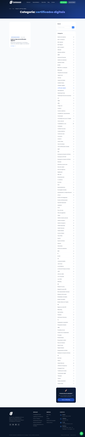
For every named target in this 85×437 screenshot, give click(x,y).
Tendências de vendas (66, 370)
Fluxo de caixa (66, 210)
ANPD (66, 54)
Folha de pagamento (66, 212)
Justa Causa (66, 263)
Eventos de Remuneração (66, 200)
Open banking (66, 312)
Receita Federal (66, 337)
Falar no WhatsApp (66, 399)
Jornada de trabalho (66, 261)
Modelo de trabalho (66, 299)
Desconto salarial (66, 166)
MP (66, 304)
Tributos (66, 378)
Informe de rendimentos (66, 248)
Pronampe (66, 335)
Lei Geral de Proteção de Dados (66, 268)
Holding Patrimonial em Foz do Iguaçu (38, 425)
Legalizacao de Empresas (38, 416)
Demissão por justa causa (66, 164)
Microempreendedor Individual (66, 291)
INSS (66, 251)
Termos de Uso (49, 422)
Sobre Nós (44, 2)
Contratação (66, 126)
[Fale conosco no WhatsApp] (81, 433)
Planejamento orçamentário (66, 322)
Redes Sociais (66, 345)
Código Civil (66, 105)
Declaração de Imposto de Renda (66, 154)
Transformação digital (66, 373)
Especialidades (36, 2)
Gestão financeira (66, 228)
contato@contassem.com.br (67, 423)
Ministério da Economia (66, 294)
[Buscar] (73, 27)
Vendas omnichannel (66, 380)
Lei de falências (66, 266)
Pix (66, 319)
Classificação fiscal (66, 93)
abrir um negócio (66, 47)
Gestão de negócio (66, 220)
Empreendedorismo (66, 187)
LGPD (66, 271)
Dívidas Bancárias (66, 177)
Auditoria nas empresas (66, 59)
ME (66, 284)
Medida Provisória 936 (66, 289)
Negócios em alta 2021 (66, 307)
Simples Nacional (66, 363)
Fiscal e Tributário (36, 418)
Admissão (66, 49)
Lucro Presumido (66, 276)
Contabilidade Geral (37, 414)
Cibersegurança (66, 90)
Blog (48, 2)
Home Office (66, 235)
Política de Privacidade (51, 420)
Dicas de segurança (66, 169)
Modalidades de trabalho (66, 296)
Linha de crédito (66, 273)
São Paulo (66, 358)
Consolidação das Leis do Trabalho (66, 118)
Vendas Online (66, 383)
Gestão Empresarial (66, 225)
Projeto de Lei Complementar (66, 332)
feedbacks (66, 205)
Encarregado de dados (66, 189)
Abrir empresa (66, 42)
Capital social (66, 75)
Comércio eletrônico (66, 110)
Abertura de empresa (66, 36)
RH (66, 355)
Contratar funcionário (66, 128)
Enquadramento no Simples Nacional (66, 192)
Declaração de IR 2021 (66, 156)
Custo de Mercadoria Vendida (66, 146)
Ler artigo (12, 45)
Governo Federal (66, 233)
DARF (66, 149)
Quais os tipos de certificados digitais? (18, 40)
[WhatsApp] (19, 425)
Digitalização (66, 172)
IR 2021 (66, 256)
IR (66, 253)
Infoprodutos (66, 245)
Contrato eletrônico (66, 131)
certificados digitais (15, 37)
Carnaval (66, 77)
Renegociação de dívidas (66, 350)
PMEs (66, 327)
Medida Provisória (66, 286)
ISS (66, 258)
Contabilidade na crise (66, 123)
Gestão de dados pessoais (66, 217)
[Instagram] (10, 425)
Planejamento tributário (66, 324)
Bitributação (66, 70)
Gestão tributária (66, 230)
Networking (66, 309)
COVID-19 (66, 138)
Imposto (66, 238)
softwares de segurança (66, 365)
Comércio (66, 108)
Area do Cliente (72, 2)
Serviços (28, 2)
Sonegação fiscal (66, 368)
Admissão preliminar (66, 52)
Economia (66, 182)
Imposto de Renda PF (37, 422)
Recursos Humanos (66, 342)
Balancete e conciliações (66, 67)
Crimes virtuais (66, 141)
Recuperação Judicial (66, 340)
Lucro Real (66, 279)
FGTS (66, 207)
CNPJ (66, 103)
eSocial (66, 194)
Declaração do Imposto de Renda (66, 159)
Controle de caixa (66, 133)
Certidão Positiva (66, 82)
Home (10, 8)
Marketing (66, 281)
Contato (53, 2)
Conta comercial (66, 121)
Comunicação (66, 115)
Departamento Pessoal (37, 420)
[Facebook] (13, 425)
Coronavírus (66, 136)
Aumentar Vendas (66, 62)
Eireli (66, 184)
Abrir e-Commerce (66, 39)
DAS (66, 151)
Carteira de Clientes (66, 80)
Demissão (66, 161)
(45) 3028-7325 (65, 419)
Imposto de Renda (66, 240)
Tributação (66, 375)
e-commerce (66, 179)
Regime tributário (66, 347)
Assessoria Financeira (66, 57)
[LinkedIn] (16, 425)
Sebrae (66, 360)
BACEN (66, 65)
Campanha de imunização (66, 72)
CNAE (66, 100)
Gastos (66, 215)
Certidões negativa (66, 85)
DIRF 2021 (66, 174)
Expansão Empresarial (66, 202)
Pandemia (66, 314)
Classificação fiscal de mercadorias (66, 95)
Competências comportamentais (66, 113)
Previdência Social (66, 330)
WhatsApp (64, 2)
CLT (66, 98)
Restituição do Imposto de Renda (66, 352)
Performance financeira (66, 317)
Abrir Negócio (66, 44)
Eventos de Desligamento (66, 197)
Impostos (66, 243)
